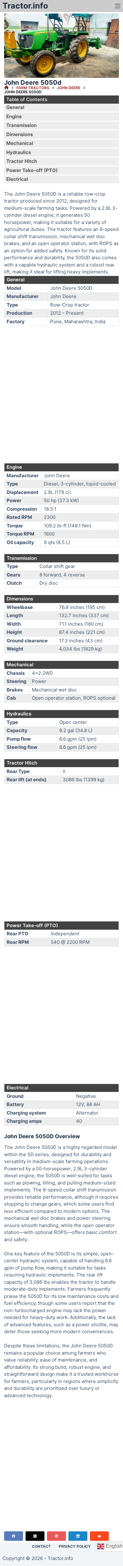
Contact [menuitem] (41, 1546)
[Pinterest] (56, 1536)
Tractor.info (25, 5)
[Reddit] (99, 1536)
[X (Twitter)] (35, 1536)
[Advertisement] (61, 394)
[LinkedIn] (77, 1536)
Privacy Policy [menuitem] (75, 1546)
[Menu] (117, 6)
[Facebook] (13, 1536)
